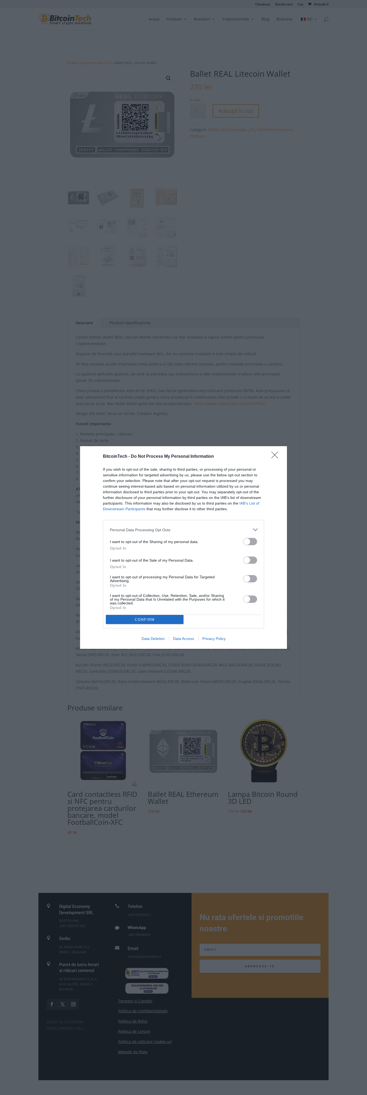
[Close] (276, 457)
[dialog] (183, 547)
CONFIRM (145, 620)
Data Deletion (153, 638)
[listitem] (183, 530)
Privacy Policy (214, 638)
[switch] (250, 541)
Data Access (183, 638)
